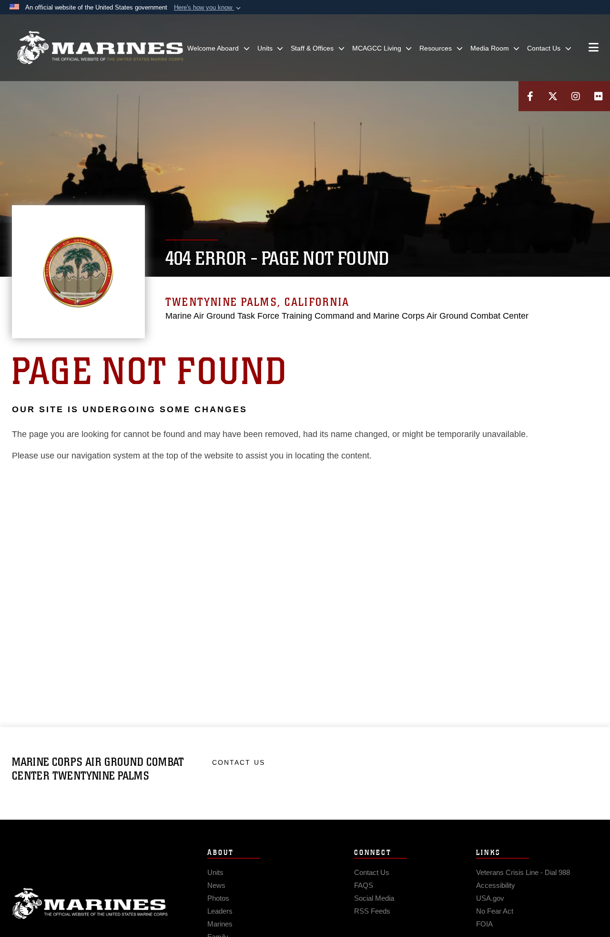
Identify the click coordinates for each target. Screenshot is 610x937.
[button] (208, 7)
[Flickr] (598, 96)
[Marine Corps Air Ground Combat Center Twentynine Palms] (100, 47)
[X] (552, 96)
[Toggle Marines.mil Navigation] (593, 48)
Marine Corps (90, 903)
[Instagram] (575, 96)
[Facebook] (529, 96)
